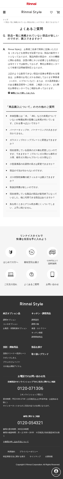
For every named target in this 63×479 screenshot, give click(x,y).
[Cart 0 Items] (58, 12)
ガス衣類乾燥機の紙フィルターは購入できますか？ (32, 179)
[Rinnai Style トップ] (32, 12)
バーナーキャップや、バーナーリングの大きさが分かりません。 (33, 132)
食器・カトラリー (38, 328)
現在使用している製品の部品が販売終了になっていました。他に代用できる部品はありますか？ (33, 196)
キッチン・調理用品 (41, 313)
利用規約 (11, 452)
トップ (5, 19)
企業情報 (49, 456)
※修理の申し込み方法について (16, 442)
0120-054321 (30, 422)
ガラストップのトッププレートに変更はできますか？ (33, 142)
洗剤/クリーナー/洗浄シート (14, 353)
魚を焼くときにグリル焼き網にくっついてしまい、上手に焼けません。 (32, 206)
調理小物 (35, 324)
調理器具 (35, 320)
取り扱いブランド (40, 354)
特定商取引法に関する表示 (14, 456)
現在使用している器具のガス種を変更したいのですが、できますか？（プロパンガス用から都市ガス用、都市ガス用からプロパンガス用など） (33, 154)
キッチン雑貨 (37, 333)
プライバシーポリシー (29, 452)
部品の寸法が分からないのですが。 (27, 170)
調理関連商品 (37, 337)
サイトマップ (35, 456)
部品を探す (36, 347)
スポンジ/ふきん (9, 358)
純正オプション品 (11, 313)
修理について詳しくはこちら (23, 93)
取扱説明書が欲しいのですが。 (25, 187)
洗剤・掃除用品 (10, 347)
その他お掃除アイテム (12, 366)
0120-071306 (30, 388)
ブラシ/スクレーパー (11, 362)
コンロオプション (10, 324)
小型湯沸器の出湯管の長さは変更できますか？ (32, 164)
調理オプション (9, 320)
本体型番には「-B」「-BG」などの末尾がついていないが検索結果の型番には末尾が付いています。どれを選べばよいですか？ (33, 119)
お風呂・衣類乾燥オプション (15, 328)
